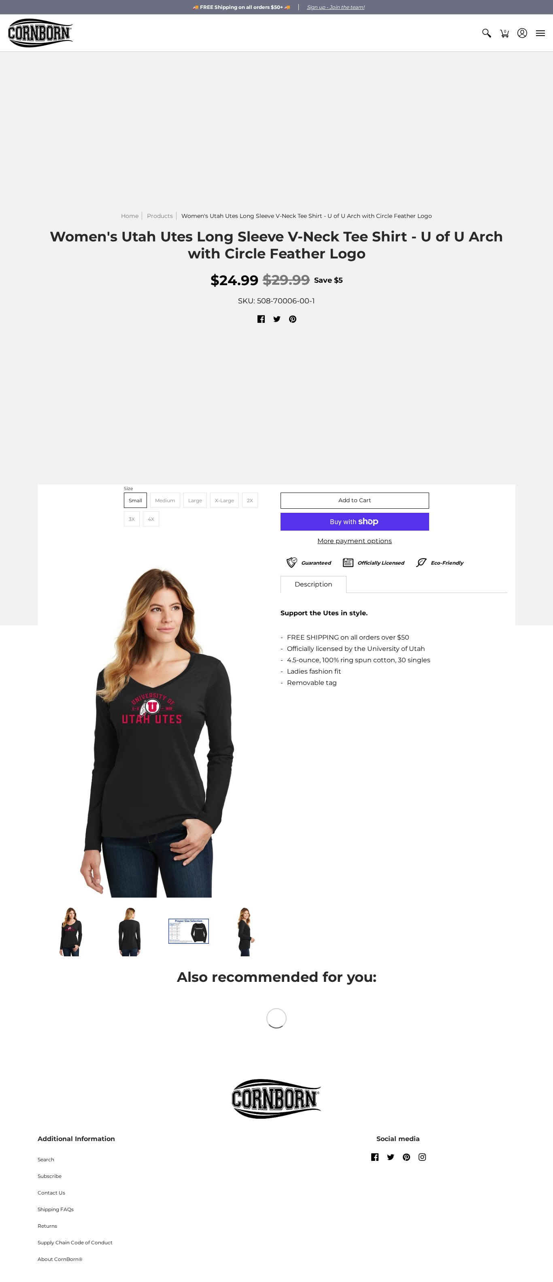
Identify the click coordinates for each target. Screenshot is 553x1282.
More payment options (354, 541)
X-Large (224, 500)
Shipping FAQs (56, 1209)
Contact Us (51, 1193)
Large (195, 500)
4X (151, 519)
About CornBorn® (60, 1259)
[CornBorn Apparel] (40, 33)
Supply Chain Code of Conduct (75, 1242)
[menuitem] (487, 33)
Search (46, 1159)
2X (250, 500)
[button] (487, 33)
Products (160, 216)
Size (128, 488)
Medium (165, 500)
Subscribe (50, 1176)
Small (135, 500)
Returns (47, 1226)
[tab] (314, 584)
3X (132, 519)
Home (129, 216)
